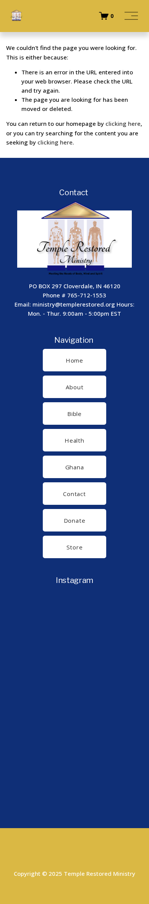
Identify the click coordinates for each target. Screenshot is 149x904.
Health (74, 440)
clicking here (123, 123)
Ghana (74, 467)
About (75, 387)
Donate (75, 520)
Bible (74, 413)
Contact (74, 494)
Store (74, 547)
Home (74, 360)
